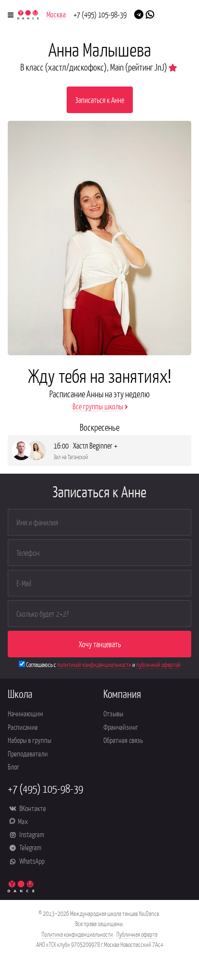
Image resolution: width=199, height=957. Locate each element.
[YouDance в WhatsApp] (150, 13)
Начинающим (25, 713)
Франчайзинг (120, 726)
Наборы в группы (29, 739)
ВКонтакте (32, 807)
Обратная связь (123, 739)
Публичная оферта (136, 934)
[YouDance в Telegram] (138, 13)
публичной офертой (158, 664)
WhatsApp (31, 860)
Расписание (23, 726)
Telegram (29, 847)
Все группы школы (97, 406)
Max (23, 821)
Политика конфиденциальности (77, 934)
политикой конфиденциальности (94, 664)
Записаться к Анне (99, 99)
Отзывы (113, 713)
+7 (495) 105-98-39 (100, 14)
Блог (13, 766)
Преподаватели (28, 753)
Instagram (31, 834)
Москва (56, 14)
